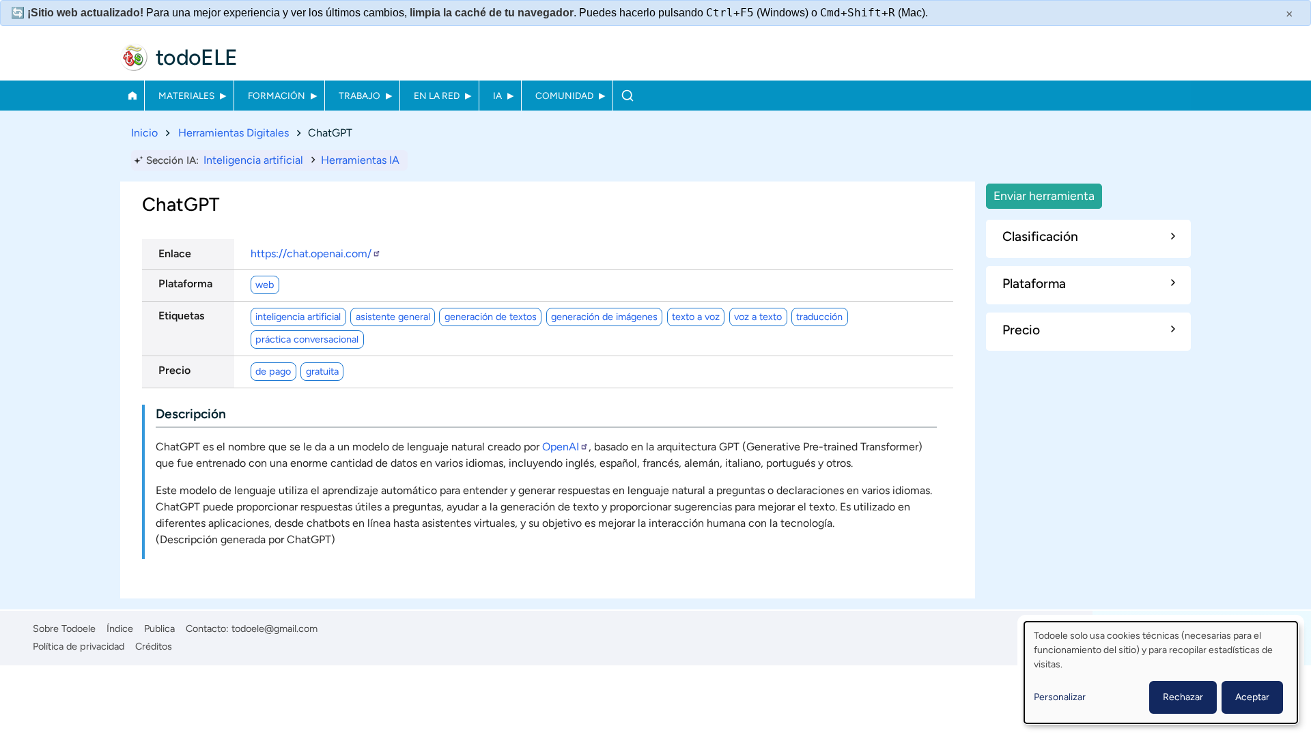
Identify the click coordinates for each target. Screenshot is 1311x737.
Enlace (174, 253)
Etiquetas (181, 315)
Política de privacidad (78, 646)
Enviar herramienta (1044, 195)
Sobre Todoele (64, 628)
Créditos (153, 646)
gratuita (322, 371)
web (264, 284)
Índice (120, 628)
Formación (276, 95)
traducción (819, 316)
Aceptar (1252, 697)
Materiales (186, 95)
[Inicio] (133, 57)
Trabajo (359, 95)
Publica (159, 628)
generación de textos (491, 316)
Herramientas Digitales (233, 132)
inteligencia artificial (298, 316)
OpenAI (560, 446)
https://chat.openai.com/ (311, 253)
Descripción (191, 414)
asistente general (393, 316)
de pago (273, 371)
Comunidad (564, 95)
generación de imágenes (604, 316)
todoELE (197, 57)
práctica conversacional (306, 339)
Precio (174, 370)
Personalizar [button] (1060, 697)
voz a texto (758, 316)
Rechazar (1183, 697)
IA (497, 95)
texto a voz (696, 316)
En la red (437, 95)
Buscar (627, 95)
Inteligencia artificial (253, 160)
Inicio (132, 95)
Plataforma (185, 283)
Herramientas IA (360, 160)
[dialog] (1160, 672)
